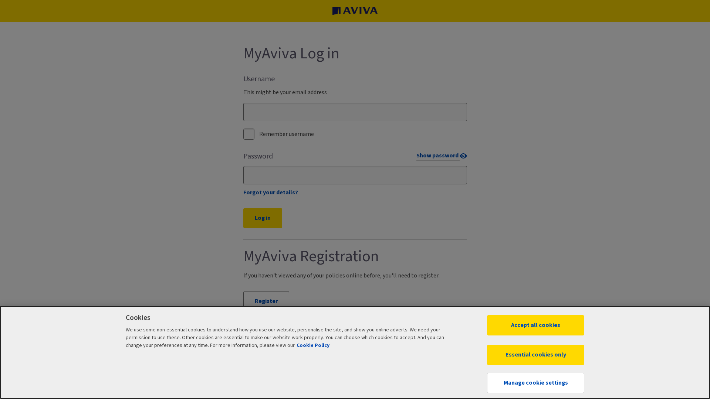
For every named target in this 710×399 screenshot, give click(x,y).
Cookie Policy (313, 345)
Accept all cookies (535, 325)
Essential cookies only (536, 355)
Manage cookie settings (536, 383)
